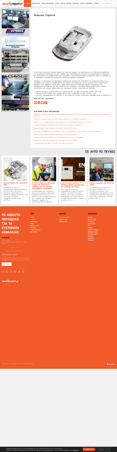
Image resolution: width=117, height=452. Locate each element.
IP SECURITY (91, 222)
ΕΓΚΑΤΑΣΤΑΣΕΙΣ (92, 224)
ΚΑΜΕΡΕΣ (90, 228)
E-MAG (57, 3)
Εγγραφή (6, 264)
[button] (114, 211)
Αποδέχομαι (88, 449)
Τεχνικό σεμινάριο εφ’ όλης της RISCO (101, 184)
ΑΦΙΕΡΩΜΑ (90, 236)
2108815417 (14, 247)
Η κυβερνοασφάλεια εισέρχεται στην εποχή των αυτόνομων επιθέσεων (58, 125)
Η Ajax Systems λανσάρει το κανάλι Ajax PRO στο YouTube (53, 143)
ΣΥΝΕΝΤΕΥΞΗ (91, 238)
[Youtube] (19, 271)
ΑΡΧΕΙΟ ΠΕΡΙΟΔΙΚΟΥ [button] (47, 3)
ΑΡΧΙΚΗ (21, 3)
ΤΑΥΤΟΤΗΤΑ (76, 3)
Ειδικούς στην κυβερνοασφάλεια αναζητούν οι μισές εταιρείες (55, 134)
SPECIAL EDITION (65, 3)
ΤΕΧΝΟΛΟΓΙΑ (91, 240)
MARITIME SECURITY (93, 232)
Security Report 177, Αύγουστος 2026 (15, 184)
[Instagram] (15, 271)
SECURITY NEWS (63, 219)
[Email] (23, 271)
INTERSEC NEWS (63, 222)
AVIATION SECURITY (93, 234)
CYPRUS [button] (96, 3)
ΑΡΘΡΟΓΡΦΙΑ (33, 222)
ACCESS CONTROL (92, 219)
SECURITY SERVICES (93, 230)
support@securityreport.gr (14, 251)
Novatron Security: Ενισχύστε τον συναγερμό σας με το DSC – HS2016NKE (58, 137)
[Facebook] (3, 271)
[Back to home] (12, 3)
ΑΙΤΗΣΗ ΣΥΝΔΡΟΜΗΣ (86, 3)
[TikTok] (11, 271)
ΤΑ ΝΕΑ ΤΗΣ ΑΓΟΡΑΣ (64, 217)
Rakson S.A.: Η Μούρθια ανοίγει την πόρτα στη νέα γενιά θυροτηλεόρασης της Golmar (63, 122)
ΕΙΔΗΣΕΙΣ (32, 219)
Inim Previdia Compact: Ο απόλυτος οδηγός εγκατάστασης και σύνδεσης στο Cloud (72, 185)
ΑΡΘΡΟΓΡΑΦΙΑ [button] (36, 3)
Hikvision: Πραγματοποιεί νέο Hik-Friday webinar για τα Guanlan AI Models (60, 119)
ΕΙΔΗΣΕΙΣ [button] (27, 3)
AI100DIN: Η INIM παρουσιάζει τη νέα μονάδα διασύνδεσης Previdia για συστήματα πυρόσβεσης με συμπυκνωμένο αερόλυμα (72, 115)
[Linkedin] (7, 271)
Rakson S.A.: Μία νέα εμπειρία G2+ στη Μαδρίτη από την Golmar (56, 140)
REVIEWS (90, 217)
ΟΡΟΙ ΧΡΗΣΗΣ (33, 232)
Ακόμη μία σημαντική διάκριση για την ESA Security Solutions (55, 128)
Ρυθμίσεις (101, 449)
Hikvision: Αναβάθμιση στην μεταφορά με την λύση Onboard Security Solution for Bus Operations (67, 131)
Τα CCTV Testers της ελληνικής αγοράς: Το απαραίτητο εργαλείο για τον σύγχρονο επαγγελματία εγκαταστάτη (43, 186)
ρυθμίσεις (76, 450)
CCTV (89, 226)
